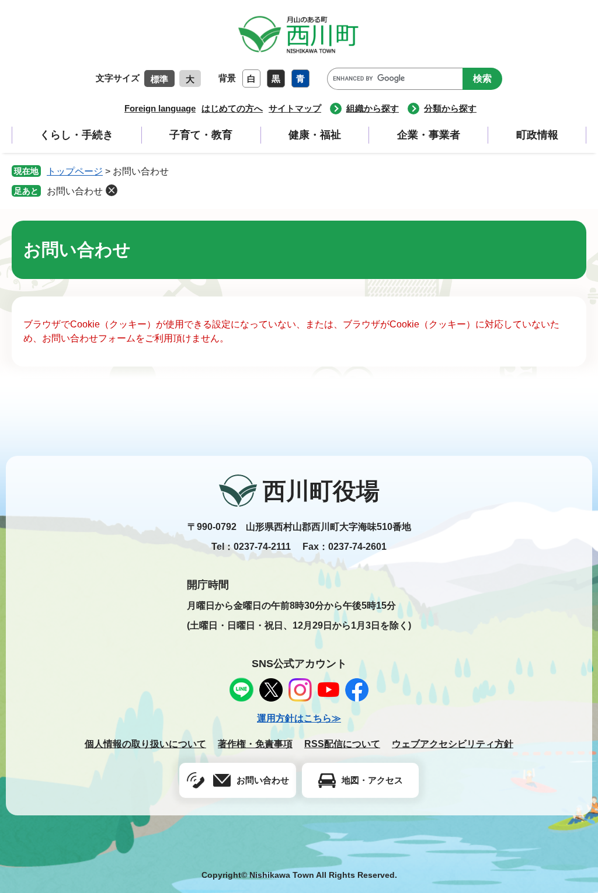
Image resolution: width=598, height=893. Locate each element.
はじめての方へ (232, 108)
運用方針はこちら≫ (299, 718)
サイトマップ (295, 108)
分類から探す (450, 108)
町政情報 (537, 135)
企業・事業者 (428, 135)
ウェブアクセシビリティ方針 (452, 744)
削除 (111, 190)
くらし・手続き (76, 135)
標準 (159, 79)
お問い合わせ (75, 191)
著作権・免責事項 (255, 744)
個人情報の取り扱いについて (145, 744)
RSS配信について (342, 744)
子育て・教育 (200, 135)
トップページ (75, 171)
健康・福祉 (314, 135)
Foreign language (160, 108)
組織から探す (372, 108)
